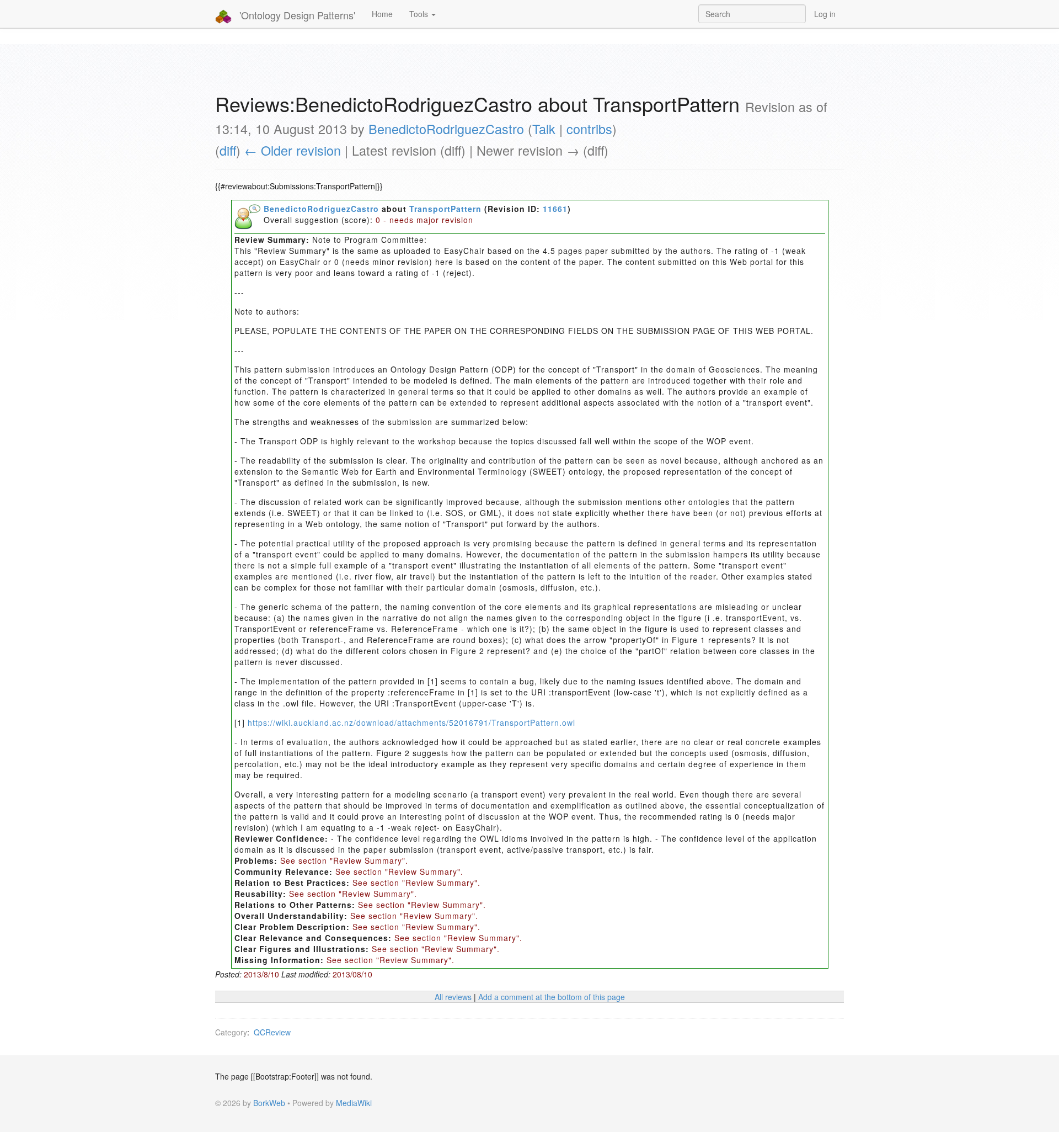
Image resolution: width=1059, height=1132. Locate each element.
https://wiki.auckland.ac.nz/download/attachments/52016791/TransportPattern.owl (411, 722)
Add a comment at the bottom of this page (551, 996)
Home (382, 13)
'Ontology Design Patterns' (296, 15)
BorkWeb (269, 1102)
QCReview (272, 1032)
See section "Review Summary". (344, 860)
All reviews (453, 996)
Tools (419, 13)
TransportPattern (445, 208)
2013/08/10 (352, 974)
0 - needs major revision (424, 219)
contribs (589, 128)
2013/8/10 (261, 974)
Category (231, 1032)
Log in (825, 13)
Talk (543, 128)
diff (228, 150)
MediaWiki (354, 1102)
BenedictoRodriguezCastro (446, 128)
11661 (555, 208)
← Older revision (292, 150)
